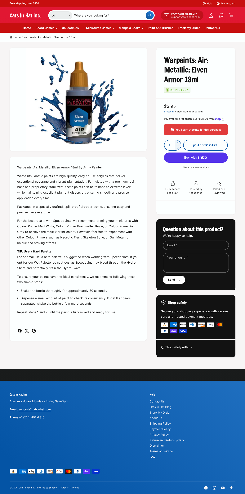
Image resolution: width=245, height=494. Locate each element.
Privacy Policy (159, 434)
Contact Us (157, 401)
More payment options (196, 167)
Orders (65, 487)
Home (17, 37)
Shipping (169, 111)
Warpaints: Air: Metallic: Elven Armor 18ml (49, 37)
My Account (228, 3)
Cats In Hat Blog (160, 407)
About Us (156, 418)
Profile (75, 487)
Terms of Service (161, 451)
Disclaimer (157, 445)
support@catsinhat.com (35, 409)
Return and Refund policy (167, 440)
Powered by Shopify (46, 487)
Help (209, 3)
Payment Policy (160, 429)
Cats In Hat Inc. (26, 487)
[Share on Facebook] (19, 330)
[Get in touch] (221, 15)
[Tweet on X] (26, 330)
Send (171, 279)
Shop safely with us (178, 347)
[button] (231, 15)
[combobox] (114, 15)
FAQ (152, 457)
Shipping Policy (160, 423)
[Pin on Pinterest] (33, 330)
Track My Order (160, 412)
